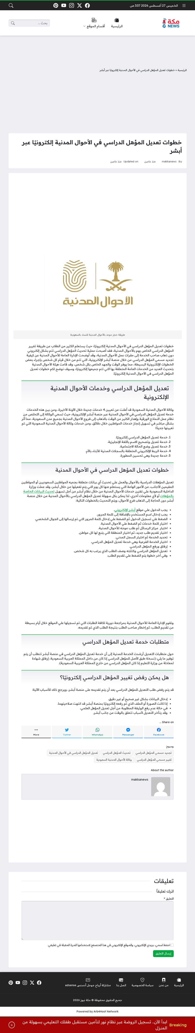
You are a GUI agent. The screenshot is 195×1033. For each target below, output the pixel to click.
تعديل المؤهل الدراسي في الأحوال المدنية (73, 753)
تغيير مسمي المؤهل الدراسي (154, 759)
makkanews (169, 161)
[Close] (12, 1025)
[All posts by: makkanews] (160, 786)
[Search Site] (11, 5)
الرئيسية (182, 70)
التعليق (169, 898)
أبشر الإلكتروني (124, 510)
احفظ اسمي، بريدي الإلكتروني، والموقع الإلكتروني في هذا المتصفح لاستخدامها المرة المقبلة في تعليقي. (109, 945)
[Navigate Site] (184, 5)
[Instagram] (71, 5)
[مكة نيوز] (171, 23)
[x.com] (79, 5)
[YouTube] (63, 5)
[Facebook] (87, 5)
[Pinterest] (55, 5)
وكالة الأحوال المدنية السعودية (114, 759)
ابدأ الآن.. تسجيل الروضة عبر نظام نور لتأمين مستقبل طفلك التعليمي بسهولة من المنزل (94, 1024)
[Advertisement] (97, 48)
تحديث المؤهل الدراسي (116, 753)
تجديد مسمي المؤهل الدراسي (154, 753)
